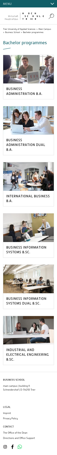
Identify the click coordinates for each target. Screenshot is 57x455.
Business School (12, 32)
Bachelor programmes (33, 32)
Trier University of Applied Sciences (19, 29)
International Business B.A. (28, 198)
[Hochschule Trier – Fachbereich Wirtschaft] (24, 16)
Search (51, 16)
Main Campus (44, 29)
